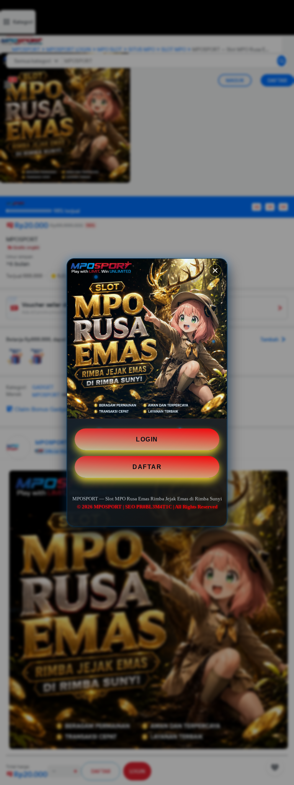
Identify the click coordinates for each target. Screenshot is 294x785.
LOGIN (147, 439)
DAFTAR (147, 467)
